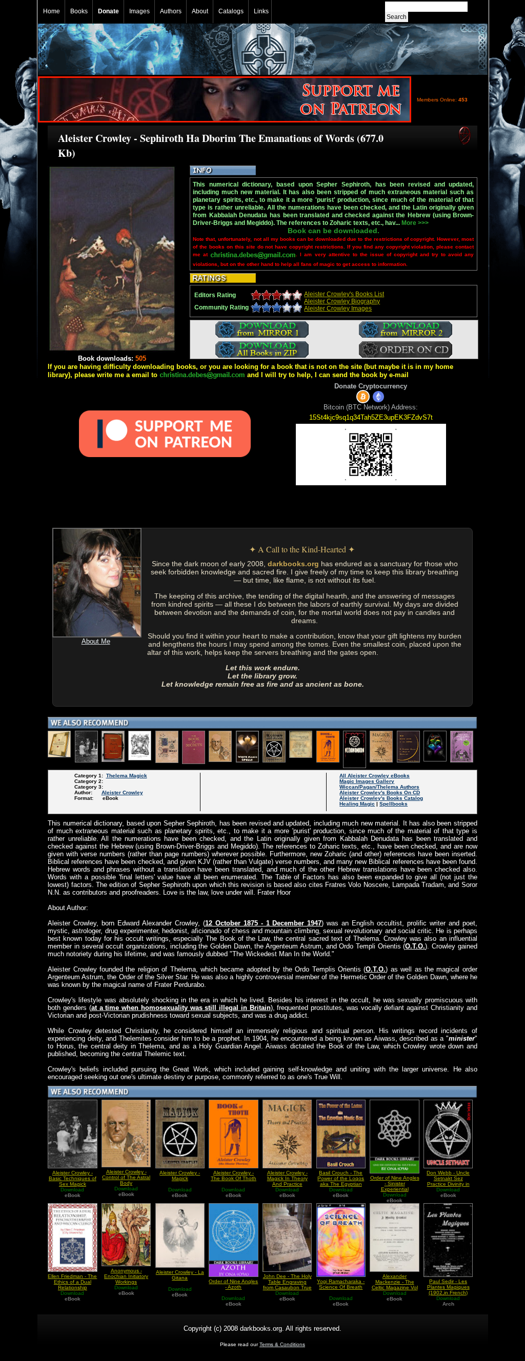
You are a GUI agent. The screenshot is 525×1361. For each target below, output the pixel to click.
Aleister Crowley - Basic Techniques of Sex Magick (72, 1178)
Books (79, 11)
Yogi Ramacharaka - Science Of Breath (341, 1284)
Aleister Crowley (122, 792)
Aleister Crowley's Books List (344, 294)
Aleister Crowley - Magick (179, 1175)
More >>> (415, 222)
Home (51, 11)
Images (139, 11)
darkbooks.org (293, 564)
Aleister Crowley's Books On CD (379, 792)
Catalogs (231, 11)
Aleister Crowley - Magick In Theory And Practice (287, 1178)
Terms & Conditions (282, 1344)
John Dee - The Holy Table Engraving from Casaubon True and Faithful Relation (287, 1284)
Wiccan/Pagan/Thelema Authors (379, 787)
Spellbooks (393, 804)
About (200, 11)
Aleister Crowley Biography (342, 301)
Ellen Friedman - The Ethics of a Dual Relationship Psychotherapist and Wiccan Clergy (72, 1287)
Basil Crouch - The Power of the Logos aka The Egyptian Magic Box (340, 1181)
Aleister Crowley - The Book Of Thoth (233, 1175)
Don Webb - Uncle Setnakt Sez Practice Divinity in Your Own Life (448, 1181)
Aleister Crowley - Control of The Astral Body (126, 1177)
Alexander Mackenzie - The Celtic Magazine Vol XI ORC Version (395, 1284)
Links (261, 11)
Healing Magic (357, 804)
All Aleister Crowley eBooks (374, 775)
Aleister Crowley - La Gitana (180, 1275)
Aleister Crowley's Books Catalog (381, 798)
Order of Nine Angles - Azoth (233, 1284)
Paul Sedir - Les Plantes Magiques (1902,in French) (448, 1286)
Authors (170, 11)
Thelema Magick (126, 775)
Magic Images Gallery (366, 781)
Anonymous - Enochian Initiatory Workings (126, 1276)
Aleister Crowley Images (338, 308)
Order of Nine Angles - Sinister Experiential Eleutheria (394, 1186)
